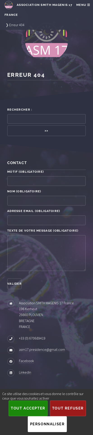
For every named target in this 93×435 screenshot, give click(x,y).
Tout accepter (28, 408)
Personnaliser (47, 424)
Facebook (26, 360)
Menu (81, 5)
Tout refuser (68, 408)
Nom (24, 191)
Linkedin (25, 372)
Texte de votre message (42, 230)
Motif (25, 171)
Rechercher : (19, 109)
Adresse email (33, 211)
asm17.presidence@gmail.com (42, 349)
